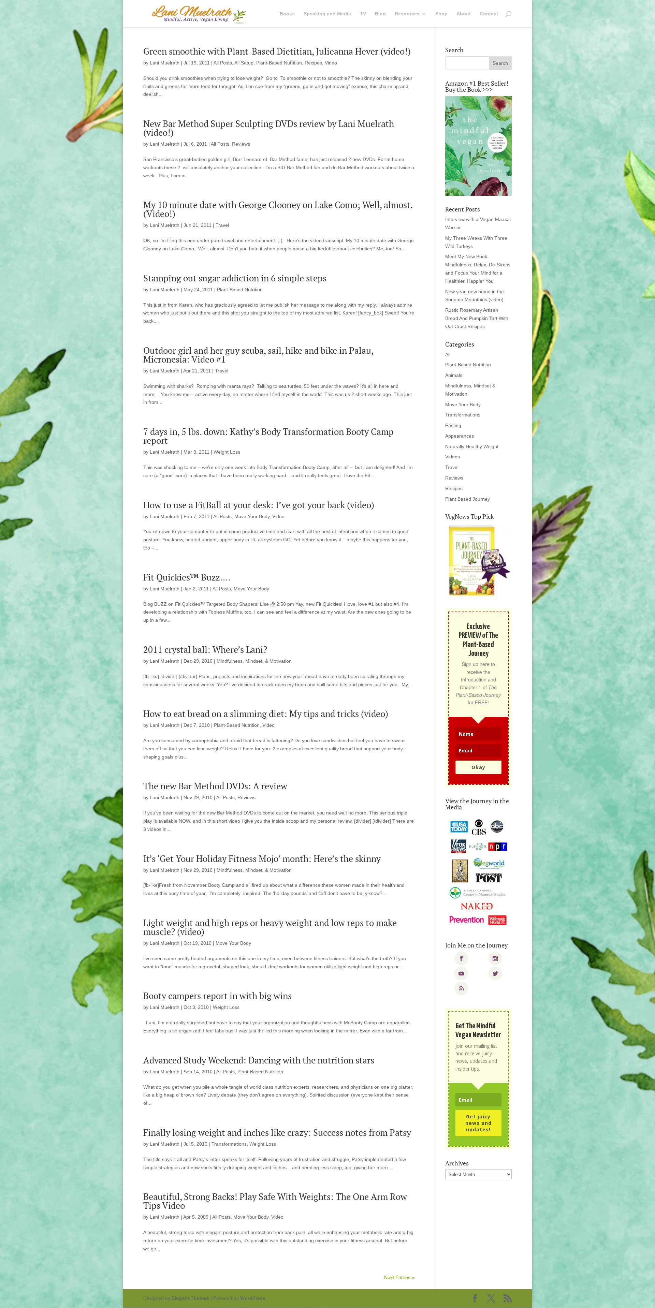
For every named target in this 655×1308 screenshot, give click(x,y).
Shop (441, 13)
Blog (380, 13)
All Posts (223, 62)
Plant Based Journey (467, 499)
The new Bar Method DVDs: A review (215, 786)
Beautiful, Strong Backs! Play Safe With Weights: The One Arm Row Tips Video (275, 1201)
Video (331, 62)
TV (363, 13)
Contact (489, 13)
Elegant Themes (190, 1298)
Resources (407, 13)
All (447, 354)
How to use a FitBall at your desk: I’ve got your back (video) (258, 505)
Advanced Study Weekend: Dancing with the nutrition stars (258, 1060)
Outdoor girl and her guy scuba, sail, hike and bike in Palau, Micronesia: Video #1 (258, 354)
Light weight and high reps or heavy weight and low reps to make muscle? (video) (270, 927)
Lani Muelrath (164, 62)
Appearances (459, 436)
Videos (452, 456)
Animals (453, 375)
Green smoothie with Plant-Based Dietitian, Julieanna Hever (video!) (277, 51)
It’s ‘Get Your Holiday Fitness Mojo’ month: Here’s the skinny (262, 858)
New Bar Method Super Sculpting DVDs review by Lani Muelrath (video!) (268, 128)
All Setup (243, 62)
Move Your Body (252, 516)
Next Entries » (399, 1277)
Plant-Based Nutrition (279, 62)
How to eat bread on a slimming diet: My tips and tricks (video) (265, 713)
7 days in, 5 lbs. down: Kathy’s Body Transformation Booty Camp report (268, 436)
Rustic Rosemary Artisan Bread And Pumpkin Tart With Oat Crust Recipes (476, 318)
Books (287, 13)
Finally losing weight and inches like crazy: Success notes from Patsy (277, 1132)
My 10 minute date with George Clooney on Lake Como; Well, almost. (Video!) (277, 209)
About (463, 13)
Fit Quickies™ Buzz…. (187, 577)
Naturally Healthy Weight (471, 446)
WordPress (252, 1298)
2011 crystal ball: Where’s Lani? (205, 649)
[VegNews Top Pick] (478, 560)
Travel (222, 225)
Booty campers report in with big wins (217, 995)
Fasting (453, 425)
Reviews (241, 144)
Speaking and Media (327, 13)
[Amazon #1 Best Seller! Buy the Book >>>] (478, 146)
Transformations (229, 1144)
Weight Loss (227, 452)
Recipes (313, 62)
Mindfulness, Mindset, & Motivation (254, 661)
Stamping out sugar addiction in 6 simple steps (234, 278)
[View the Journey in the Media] (478, 872)
